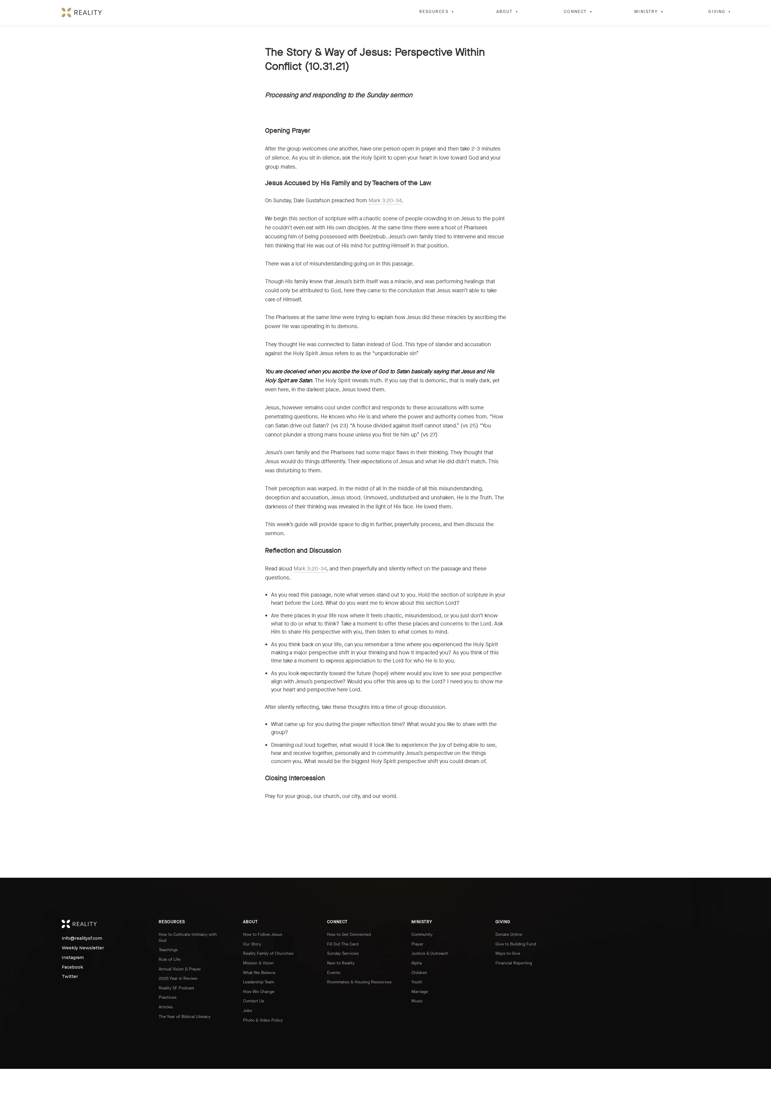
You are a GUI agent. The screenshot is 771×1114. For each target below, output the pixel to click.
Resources (433, 11)
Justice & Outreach (429, 953)
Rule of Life (169, 959)
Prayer (417, 944)
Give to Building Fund (515, 944)
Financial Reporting (513, 963)
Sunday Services (343, 953)
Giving (716, 11)
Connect (575, 11)
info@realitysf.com (71, 938)
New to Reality (340, 963)
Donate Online (508, 934)
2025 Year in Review (178, 978)
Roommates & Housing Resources (359, 982)
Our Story (252, 944)
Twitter (70, 976)
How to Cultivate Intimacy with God (188, 937)
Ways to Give (507, 953)
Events (333, 973)
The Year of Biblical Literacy (185, 1016)
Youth (416, 982)
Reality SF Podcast (176, 988)
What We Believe (259, 973)
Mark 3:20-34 (385, 200)
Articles (166, 1007)
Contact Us (253, 1001)
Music (417, 1001)
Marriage (419, 992)
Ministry (646, 11)
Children (419, 973)
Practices (167, 997)
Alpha (416, 963)
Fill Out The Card (342, 944)
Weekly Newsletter (71, 948)
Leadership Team (258, 982)
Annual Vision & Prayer (180, 969)
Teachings (168, 950)
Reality (100, 924)
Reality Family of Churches (268, 953)
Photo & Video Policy (263, 1020)
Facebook (71, 967)
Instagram (71, 957)
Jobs (247, 1010)
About (504, 11)
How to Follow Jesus (262, 934)
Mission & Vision (258, 963)
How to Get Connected (349, 934)
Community (421, 934)
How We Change (258, 992)
